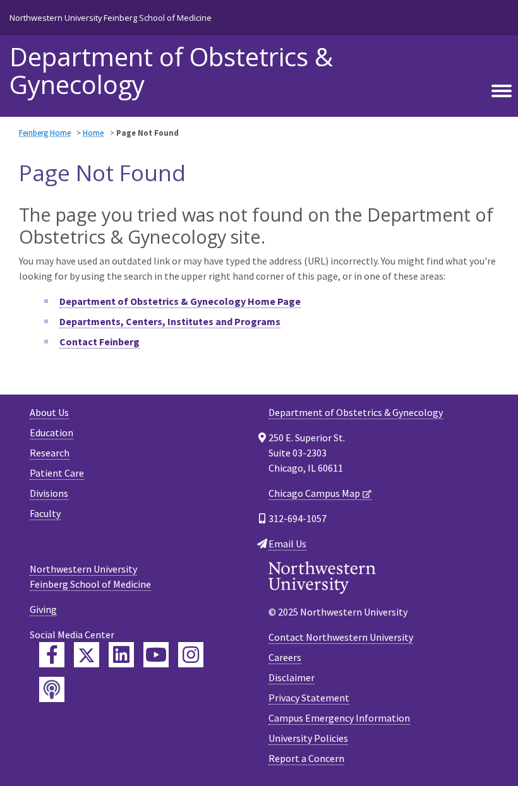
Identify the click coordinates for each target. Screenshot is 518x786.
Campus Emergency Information (339, 718)
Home (93, 133)
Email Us (287, 543)
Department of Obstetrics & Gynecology (171, 70)
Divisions (49, 493)
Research (49, 452)
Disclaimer (291, 677)
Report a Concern (306, 758)
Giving (43, 609)
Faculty (45, 513)
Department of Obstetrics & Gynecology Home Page (180, 301)
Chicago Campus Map (314, 493)
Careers (284, 657)
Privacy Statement (308, 697)
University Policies (308, 738)
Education (51, 432)
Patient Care (57, 473)
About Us (49, 412)
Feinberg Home (45, 133)
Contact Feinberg (99, 341)
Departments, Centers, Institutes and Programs (169, 321)
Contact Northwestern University (340, 637)
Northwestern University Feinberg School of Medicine (110, 17)
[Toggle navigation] (501, 91)
